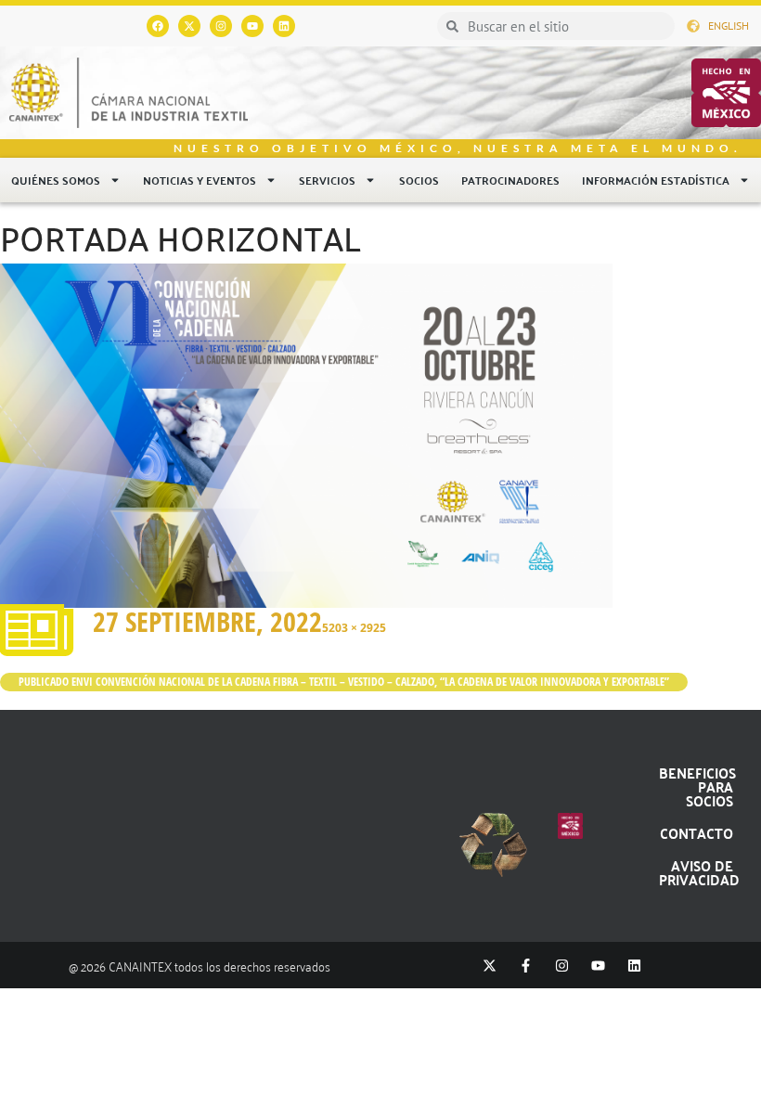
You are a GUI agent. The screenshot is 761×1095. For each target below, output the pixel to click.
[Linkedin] (284, 26)
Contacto (696, 832)
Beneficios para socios (697, 786)
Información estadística (655, 180)
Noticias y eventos (199, 180)
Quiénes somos (55, 180)
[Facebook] (158, 26)
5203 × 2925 (354, 628)
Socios (419, 180)
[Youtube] (252, 26)
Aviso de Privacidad (699, 872)
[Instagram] (221, 26)
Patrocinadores (510, 180)
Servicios (327, 180)
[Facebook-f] (526, 966)
